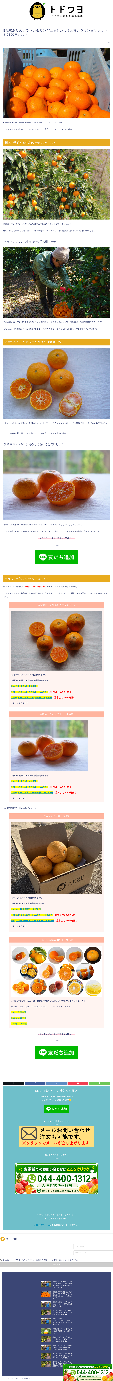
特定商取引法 (26, 1378)
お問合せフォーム (42, 1225)
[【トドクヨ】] (56, 21)
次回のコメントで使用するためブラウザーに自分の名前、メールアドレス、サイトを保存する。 (41, 1260)
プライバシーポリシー (11, 1378)
